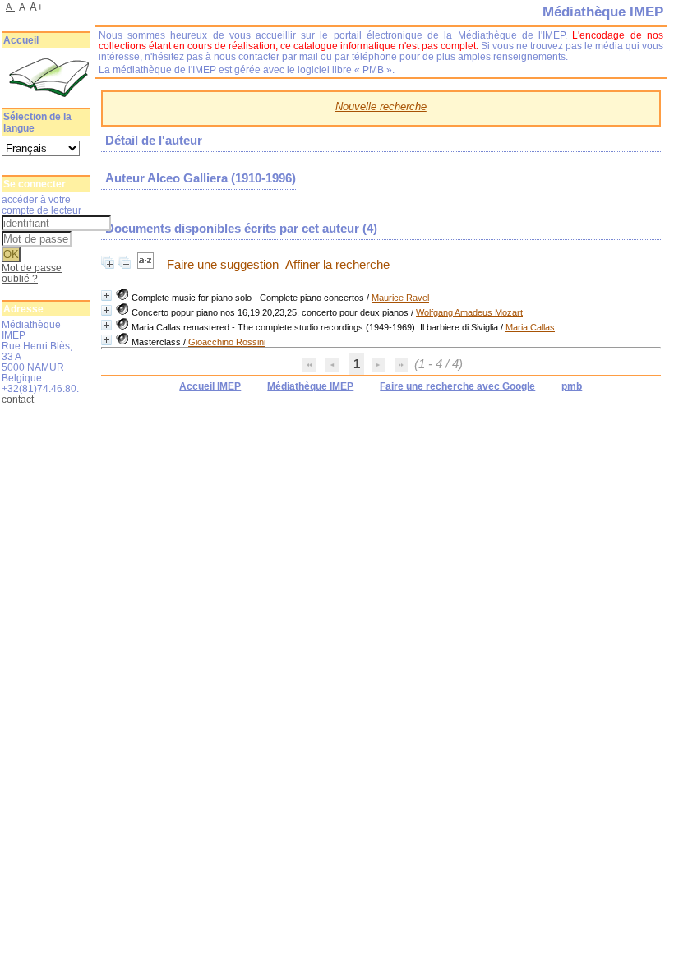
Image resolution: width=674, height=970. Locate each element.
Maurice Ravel (400, 298)
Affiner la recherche (337, 264)
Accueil (21, 40)
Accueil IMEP (210, 386)
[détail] (106, 295)
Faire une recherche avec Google (457, 386)
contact (18, 399)
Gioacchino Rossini (226, 342)
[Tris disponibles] (147, 264)
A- (10, 7)
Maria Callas (530, 327)
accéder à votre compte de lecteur (41, 204)
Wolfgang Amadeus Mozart (469, 312)
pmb (571, 386)
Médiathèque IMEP (310, 386)
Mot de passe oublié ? (32, 273)
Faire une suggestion (223, 264)
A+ (37, 7)
